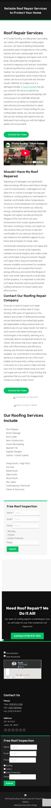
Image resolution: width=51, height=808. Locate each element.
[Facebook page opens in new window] (5, 730)
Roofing (11, 531)
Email (10, 519)
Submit (12, 549)
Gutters (11, 535)
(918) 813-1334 (16, 704)
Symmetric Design (30, 805)
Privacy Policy (40, 799)
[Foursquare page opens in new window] (20, 730)
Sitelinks (25, 802)
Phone (9, 525)
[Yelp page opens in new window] (24, 730)
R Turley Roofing (29, 87)
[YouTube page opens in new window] (9, 730)
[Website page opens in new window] (16, 730)
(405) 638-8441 (15, 708)
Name (10, 513)
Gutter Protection (15, 538)
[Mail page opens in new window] (13, 730)
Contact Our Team (17, 134)
